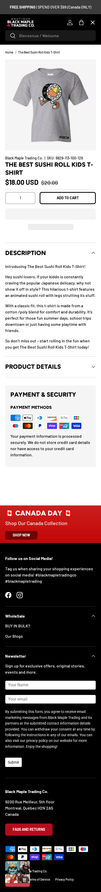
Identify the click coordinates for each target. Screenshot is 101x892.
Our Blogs (14, 636)
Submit (13, 762)
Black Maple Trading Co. (31, 871)
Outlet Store (20, 167)
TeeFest (16, 35)
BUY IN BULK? (17, 625)
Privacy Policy (64, 879)
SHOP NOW (21, 535)
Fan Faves (18, 53)
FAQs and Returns (29, 829)
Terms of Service (39, 879)
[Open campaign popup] (17, 874)
